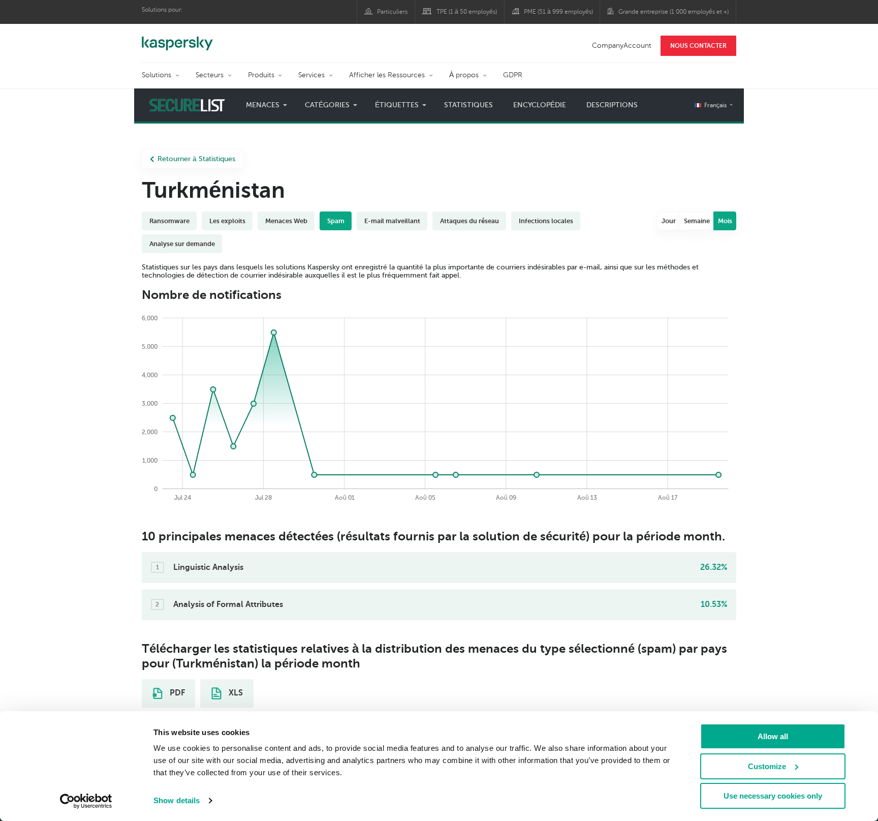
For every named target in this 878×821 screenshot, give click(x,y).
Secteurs (210, 75)
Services (311, 75)
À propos (464, 75)
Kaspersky (177, 38)
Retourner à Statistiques (196, 159)
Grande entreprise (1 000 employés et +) (673, 11)
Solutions (156, 75)
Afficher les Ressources (387, 75)
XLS (235, 692)
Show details (176, 800)
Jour (669, 221)
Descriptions (612, 105)
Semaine (697, 221)
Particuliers (392, 11)
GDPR (512, 75)
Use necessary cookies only (773, 796)
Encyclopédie (539, 105)
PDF (176, 692)
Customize (767, 766)
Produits (261, 75)
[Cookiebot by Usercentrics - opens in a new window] (86, 801)
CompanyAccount (621, 45)
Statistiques (468, 105)
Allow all (773, 736)
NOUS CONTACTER (698, 45)
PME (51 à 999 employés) (558, 11)
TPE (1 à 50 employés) (466, 11)
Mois (725, 221)
